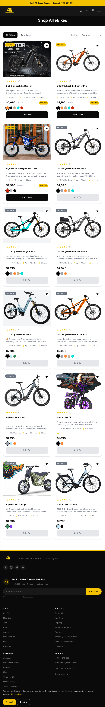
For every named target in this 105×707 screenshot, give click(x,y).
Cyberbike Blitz (65, 417)
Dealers (6, 667)
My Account (62, 674)
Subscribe (94, 591)
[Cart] (93, 10)
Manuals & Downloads (64, 641)
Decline (23, 702)
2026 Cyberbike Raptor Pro (72, 85)
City (5, 627)
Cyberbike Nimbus (67, 504)
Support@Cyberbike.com (66, 663)
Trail (5, 622)
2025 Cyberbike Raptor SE (71, 168)
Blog (5, 672)
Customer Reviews (11, 663)
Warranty (59, 632)
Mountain (7, 618)
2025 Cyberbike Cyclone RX (21, 251)
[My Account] (87, 10)
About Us (7, 658)
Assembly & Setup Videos (66, 637)
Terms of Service (10, 686)
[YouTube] (23, 567)
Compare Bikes (9, 677)
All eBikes (7, 613)
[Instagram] (11, 567)
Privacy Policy (28, 597)
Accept (9, 702)
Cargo (6, 632)
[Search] (81, 10)
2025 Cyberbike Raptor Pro (72, 334)
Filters (10, 35)
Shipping (58, 622)
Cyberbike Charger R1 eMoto (21, 168)
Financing (59, 646)
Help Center (60, 618)
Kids (5, 641)
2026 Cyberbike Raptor (19, 85)
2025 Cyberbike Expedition (72, 251)
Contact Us (60, 613)
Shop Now (27, 114)
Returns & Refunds (63, 627)
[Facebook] (5, 567)
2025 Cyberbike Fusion (18, 334)
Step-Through (9, 637)
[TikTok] (17, 567)
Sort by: (74, 35)
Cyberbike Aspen (15, 417)
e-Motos (7, 646)
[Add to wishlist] (46, 45)
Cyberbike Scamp (16, 504)
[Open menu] (99, 10)
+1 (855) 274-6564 (63, 658)
